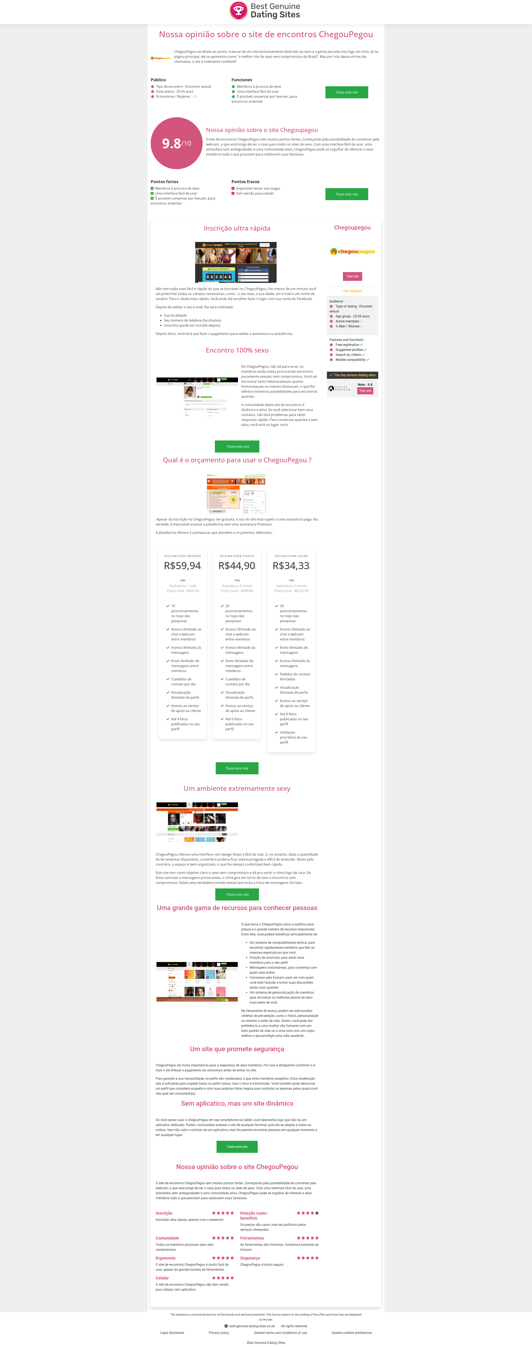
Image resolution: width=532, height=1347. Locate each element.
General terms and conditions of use (280, 1333)
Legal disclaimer (172, 1333)
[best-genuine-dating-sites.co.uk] (264, 10)
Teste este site (347, 92)
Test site (352, 276)
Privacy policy (219, 1333)
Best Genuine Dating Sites (266, 1343)
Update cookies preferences (352, 1333)
